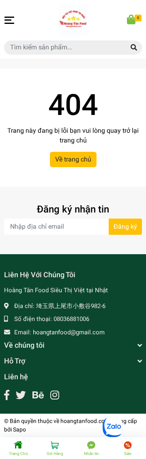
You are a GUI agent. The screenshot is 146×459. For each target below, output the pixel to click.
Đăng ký (125, 226)
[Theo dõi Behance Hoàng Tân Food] (38, 395)
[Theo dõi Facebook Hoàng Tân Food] (6, 395)
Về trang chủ (73, 159)
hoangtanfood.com (85, 421)
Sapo (19, 429)
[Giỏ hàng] (132, 20)
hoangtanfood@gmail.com (69, 332)
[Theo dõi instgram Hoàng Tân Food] (54, 395)
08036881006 (71, 319)
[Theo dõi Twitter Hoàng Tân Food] (21, 395)
